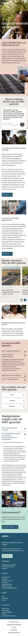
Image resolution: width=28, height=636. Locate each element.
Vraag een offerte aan (9, 527)
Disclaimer (14, 630)
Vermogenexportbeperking (9, 588)
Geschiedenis (5, 610)
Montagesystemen (7, 584)
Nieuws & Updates (7, 612)
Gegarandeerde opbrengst (9, 565)
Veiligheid (4, 568)
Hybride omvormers (7, 581)
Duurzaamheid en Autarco (9, 616)
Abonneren (6, 556)
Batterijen (4, 579)
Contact (4, 600)
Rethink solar (5, 608)
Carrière (4, 614)
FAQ (3, 596)
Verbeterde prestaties (8, 567)
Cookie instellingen (14, 632)
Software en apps (6, 586)
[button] (21, 300)
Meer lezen (6, 194)
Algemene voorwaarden (14, 625)
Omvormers (5, 582)
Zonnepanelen (6, 577)
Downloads (5, 598)
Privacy (14, 627)
